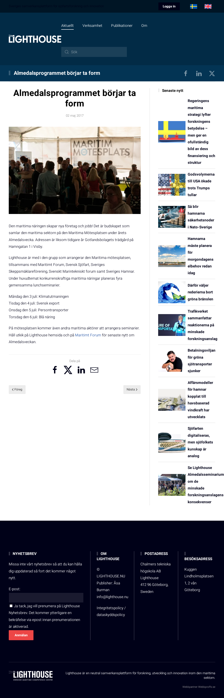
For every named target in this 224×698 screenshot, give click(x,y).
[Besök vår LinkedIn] (199, 73)
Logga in (169, 6)
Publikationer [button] (122, 25)
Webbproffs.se (206, 687)
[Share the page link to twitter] (68, 369)
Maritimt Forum (88, 335)
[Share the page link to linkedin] (81, 369)
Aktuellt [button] (67, 25)
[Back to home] (35, 39)
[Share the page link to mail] (94, 369)
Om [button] (144, 25)
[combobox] (94, 52)
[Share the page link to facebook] (54, 369)
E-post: (14, 589)
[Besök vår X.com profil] (212, 73)
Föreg (18, 389)
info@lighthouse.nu (112, 597)
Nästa (131, 389)
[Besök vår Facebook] (185, 73)
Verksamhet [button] (92, 25)
